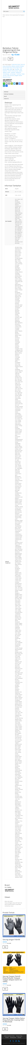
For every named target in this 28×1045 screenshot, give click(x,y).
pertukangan (13, 74)
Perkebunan (18, 72)
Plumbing (18, 74)
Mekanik (13, 66)
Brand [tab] (5, 96)
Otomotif (13, 72)
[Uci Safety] (7, 80)
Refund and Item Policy (9, 1036)
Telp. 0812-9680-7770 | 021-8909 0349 (14, 1)
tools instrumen (10, 75)
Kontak (7, 1037)
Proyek (22, 74)
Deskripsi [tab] (6, 91)
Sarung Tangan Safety (7, 69)
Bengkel (16, 75)
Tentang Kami (13, 1037)
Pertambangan (6, 74)
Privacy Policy (19, 1036)
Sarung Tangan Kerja (7, 67)
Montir (8, 72)
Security (4, 75)
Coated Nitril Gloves (16, 64)
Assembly (17, 69)
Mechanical (8, 66)
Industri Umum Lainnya (13, 70)
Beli (10, 59)
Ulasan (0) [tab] (6, 98)
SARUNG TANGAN (20, 66)
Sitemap (19, 1037)
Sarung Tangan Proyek (17, 67)
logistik (20, 70)
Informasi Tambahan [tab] (8, 94)
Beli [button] (5, 989)
